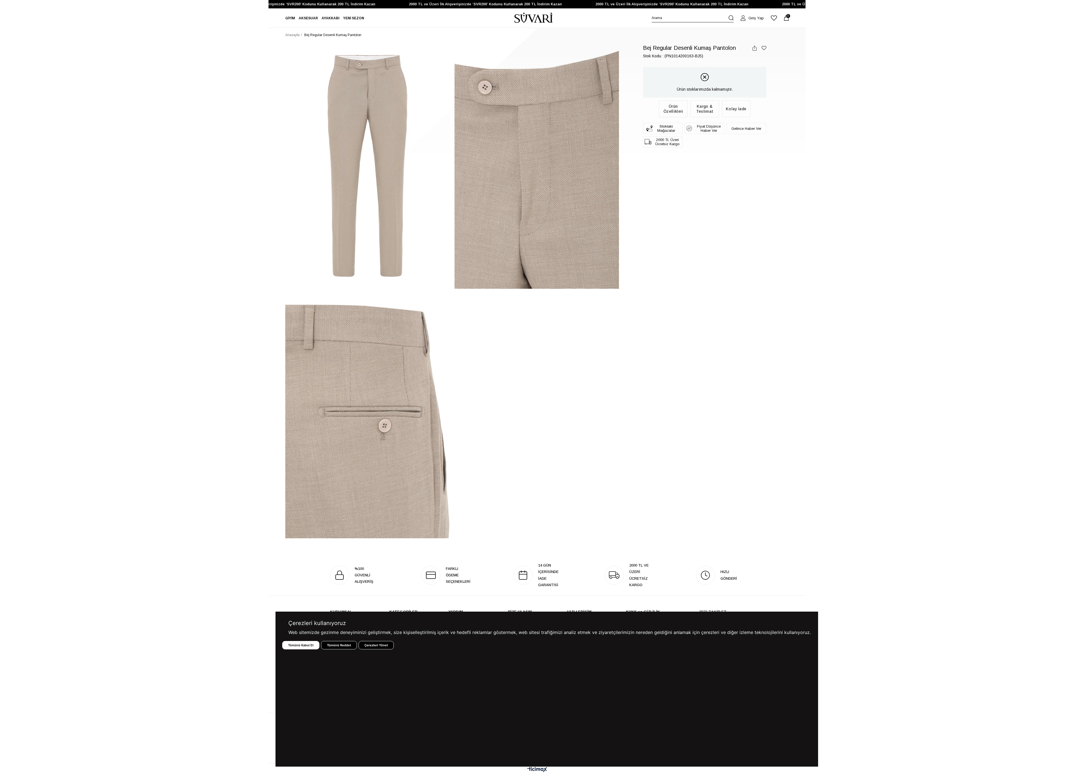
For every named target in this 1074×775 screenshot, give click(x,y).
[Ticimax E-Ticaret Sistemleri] (537, 770)
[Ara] (731, 18)
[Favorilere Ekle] (764, 48)
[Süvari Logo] (533, 18)
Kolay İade (736, 109)
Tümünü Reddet (339, 645)
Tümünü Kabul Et (301, 645)
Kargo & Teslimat (704, 109)
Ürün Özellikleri (673, 109)
